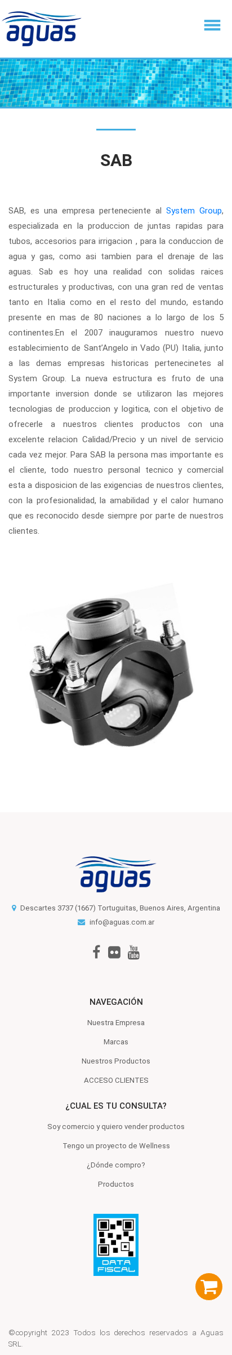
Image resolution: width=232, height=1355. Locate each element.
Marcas (116, 1042)
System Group (194, 211)
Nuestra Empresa (116, 1022)
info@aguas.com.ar (122, 922)
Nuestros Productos (116, 1061)
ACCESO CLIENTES (116, 1080)
